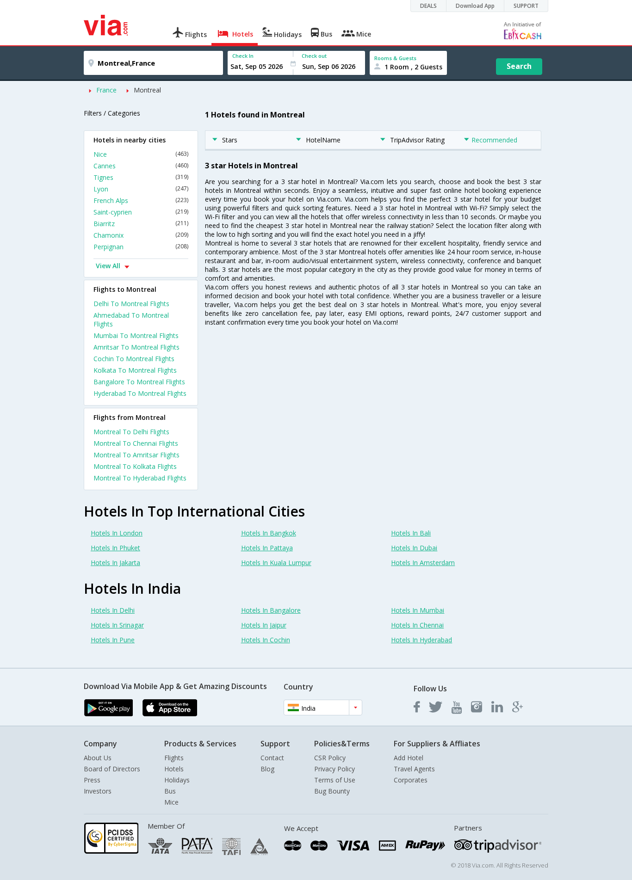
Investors (98, 791)
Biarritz (140, 223)
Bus (170, 791)
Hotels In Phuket (115, 547)
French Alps (140, 200)
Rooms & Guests (395, 58)
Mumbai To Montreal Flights (136, 335)
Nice (140, 154)
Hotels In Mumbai (417, 610)
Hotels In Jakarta (115, 562)
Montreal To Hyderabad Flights (139, 478)
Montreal (147, 90)
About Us (98, 757)
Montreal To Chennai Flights (135, 443)
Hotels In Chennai (417, 625)
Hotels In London (117, 533)
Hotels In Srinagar (117, 625)
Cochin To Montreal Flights (133, 358)
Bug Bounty (332, 791)
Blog (267, 768)
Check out (314, 55)
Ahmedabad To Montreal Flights (131, 319)
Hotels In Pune (113, 639)
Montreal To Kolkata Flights (135, 466)
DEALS (428, 6)
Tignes (140, 177)
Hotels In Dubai (414, 547)
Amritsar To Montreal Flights (136, 347)
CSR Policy (330, 757)
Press (92, 779)
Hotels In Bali (411, 533)
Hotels (174, 768)
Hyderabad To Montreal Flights (139, 393)
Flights (174, 757)
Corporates (411, 779)
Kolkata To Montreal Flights (135, 370)
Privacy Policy (334, 768)
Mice (171, 802)
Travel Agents (414, 768)
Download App (475, 6)
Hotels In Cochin (265, 639)
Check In (243, 55)
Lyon (140, 189)
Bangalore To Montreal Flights (139, 381)
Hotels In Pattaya (267, 547)
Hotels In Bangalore (271, 610)
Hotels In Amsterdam (423, 562)
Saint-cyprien (140, 212)
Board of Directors (112, 768)
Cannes (140, 165)
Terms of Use (334, 779)
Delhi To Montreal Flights (131, 303)
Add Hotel (408, 757)
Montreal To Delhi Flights (131, 431)
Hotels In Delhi (113, 610)
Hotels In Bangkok (268, 533)
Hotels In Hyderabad (421, 639)
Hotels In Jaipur (263, 625)
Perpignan (140, 246)
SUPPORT (526, 6)
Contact (272, 757)
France (106, 90)
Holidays (177, 779)
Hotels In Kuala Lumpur (276, 562)
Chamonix (140, 235)
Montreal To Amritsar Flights (136, 454)
